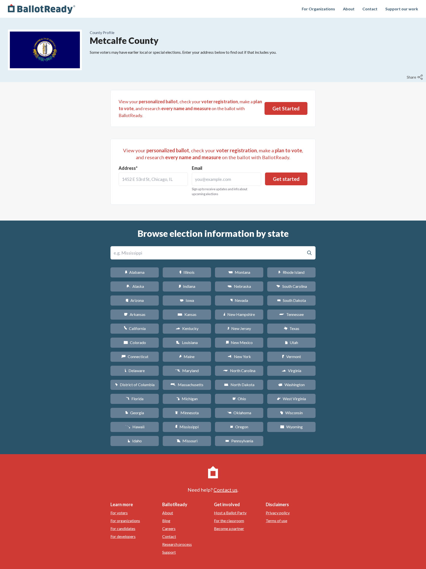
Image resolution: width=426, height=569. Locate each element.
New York (239, 356)
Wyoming (291, 426)
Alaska (134, 286)
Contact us (225, 490)
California (135, 328)
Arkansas (134, 314)
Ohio (239, 398)
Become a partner (229, 528)
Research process (177, 544)
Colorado (135, 342)
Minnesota (187, 412)
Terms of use (276, 520)
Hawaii (134, 426)
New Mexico (239, 342)
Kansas (187, 314)
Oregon (239, 426)
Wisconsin (291, 412)
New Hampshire (239, 314)
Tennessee (291, 314)
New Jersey (239, 328)
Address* (128, 168)
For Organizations (318, 8)
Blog (166, 520)
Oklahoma (239, 412)
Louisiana (187, 342)
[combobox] (153, 179)
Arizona (134, 300)
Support (169, 552)
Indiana (186, 286)
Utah (291, 342)
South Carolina (291, 286)
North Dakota (239, 384)
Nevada (239, 300)
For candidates (122, 528)
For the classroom (229, 520)
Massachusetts (186, 384)
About (349, 8)
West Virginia (291, 398)
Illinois (187, 272)
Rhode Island (291, 272)
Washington (291, 384)
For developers (123, 536)
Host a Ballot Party (230, 512)
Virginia (291, 370)
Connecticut (134, 356)
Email (197, 168)
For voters (119, 512)
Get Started (286, 108)
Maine (187, 356)
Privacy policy (278, 512)
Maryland (187, 370)
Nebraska (239, 286)
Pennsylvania (239, 440)
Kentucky (187, 328)
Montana (239, 272)
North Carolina (239, 370)
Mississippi (187, 426)
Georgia (134, 412)
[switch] (415, 77)
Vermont (291, 356)
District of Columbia (135, 384)
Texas (291, 328)
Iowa (187, 300)
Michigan (187, 398)
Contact (369, 8)
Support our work (401, 8)
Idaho (135, 440)
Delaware (135, 370)
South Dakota (291, 300)
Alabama (134, 272)
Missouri (187, 440)
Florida (134, 398)
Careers (169, 528)
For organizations (125, 520)
